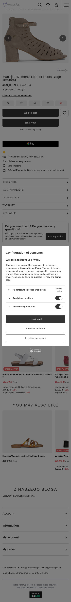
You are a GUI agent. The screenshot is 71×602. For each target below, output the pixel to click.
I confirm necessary (35, 338)
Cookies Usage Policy (30, 268)
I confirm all (36, 319)
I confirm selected (35, 328)
